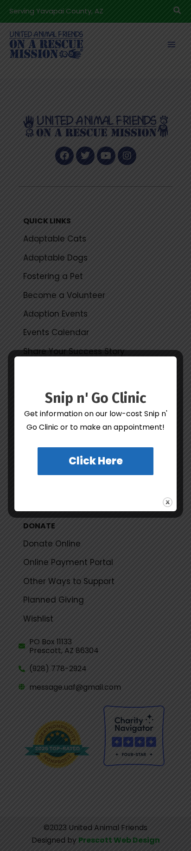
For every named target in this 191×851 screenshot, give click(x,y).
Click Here (96, 461)
